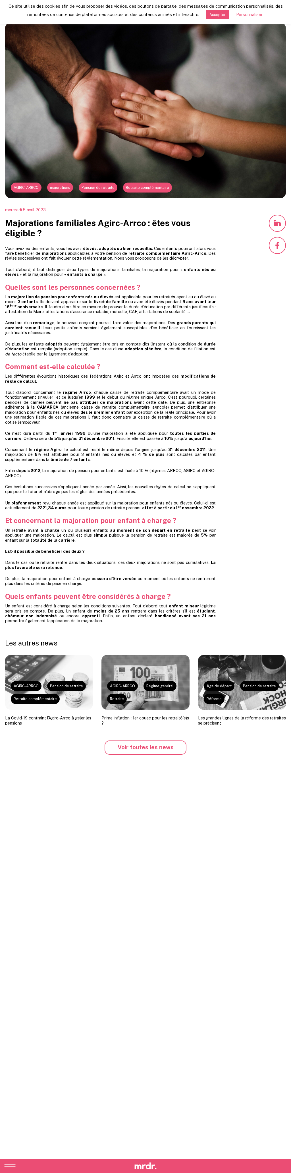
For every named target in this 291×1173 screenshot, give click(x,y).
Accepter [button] (217, 15)
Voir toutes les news (146, 747)
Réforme (214, 699)
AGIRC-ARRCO (26, 187)
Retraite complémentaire (147, 187)
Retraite (117, 699)
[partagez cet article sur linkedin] (277, 223)
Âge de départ (219, 686)
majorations (60, 187)
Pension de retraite (98, 187)
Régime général (160, 686)
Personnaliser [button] (249, 14)
